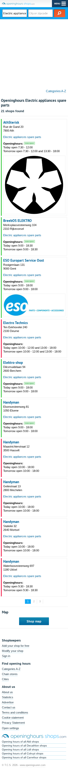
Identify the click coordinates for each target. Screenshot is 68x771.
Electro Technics (15, 322)
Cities (5, 679)
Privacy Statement (13, 722)
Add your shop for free (15, 645)
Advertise (8, 702)
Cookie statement (13, 717)
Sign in (6, 656)
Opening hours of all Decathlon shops (24, 745)
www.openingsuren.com (33, 765)
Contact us (8, 707)
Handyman (11, 402)
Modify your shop (12, 650)
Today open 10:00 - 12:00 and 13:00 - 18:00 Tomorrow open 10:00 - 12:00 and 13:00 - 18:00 (32, 347)
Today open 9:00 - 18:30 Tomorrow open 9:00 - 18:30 (20, 245)
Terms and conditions (15, 712)
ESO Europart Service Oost (23, 260)
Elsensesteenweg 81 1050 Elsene (16, 408)
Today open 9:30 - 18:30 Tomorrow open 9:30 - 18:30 (20, 586)
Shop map (34, 621)
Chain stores (10, 674)
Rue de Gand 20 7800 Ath (13, 128)
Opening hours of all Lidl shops (20, 749)
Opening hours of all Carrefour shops (24, 757)
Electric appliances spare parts (22, 137)
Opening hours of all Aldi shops (20, 741)
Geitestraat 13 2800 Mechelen (12, 488)
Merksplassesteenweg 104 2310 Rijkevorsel (19, 226)
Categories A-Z (56, 91)
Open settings (10, 728)
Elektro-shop (13, 362)
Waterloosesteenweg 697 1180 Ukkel (18, 567)
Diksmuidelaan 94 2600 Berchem (14, 368)
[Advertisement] (34, 53)
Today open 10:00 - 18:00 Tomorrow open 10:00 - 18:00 (21, 467)
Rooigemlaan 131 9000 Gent (14, 266)
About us (7, 692)
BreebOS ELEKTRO (17, 220)
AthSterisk (11, 122)
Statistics (7, 697)
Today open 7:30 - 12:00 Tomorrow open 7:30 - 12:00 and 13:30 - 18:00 (31, 147)
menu (57, 3)
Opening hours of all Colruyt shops (22, 753)
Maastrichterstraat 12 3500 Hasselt (16, 448)
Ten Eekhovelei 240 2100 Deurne (15, 329)
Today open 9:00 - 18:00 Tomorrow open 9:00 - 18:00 (20, 285)
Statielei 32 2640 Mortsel (11, 527)
